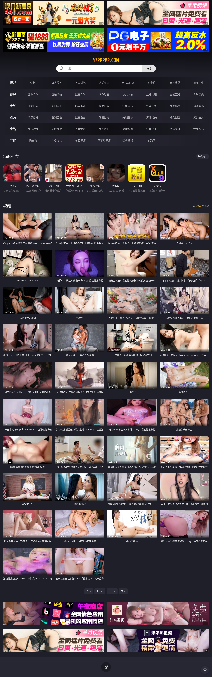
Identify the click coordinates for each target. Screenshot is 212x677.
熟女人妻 (127, 94)
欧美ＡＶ (80, 94)
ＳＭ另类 (198, 94)
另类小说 (151, 129)
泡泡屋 (151, 140)
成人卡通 (80, 106)
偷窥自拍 (33, 117)
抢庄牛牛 (198, 83)
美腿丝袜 (127, 117)
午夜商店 (57, 140)
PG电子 (33, 83)
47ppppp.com (105, 60)
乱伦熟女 (175, 106)
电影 (13, 106)
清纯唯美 (151, 117)
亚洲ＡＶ (33, 94)
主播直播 (175, 94)
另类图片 (198, 117)
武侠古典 (104, 129)
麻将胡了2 (128, 83)
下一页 (112, 591)
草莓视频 (80, 140)
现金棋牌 (175, 83)
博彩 (13, 82)
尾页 (123, 591)
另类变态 (198, 106)
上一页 (99, 591)
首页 (88, 591)
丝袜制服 (151, 94)
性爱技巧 (198, 129)
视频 (13, 94)
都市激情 (33, 129)
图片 (13, 117)
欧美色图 (80, 117)
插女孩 (33, 140)
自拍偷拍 (57, 94)
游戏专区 (104, 83)
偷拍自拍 (57, 106)
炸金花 (151, 83)
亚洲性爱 (33, 106)
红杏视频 (127, 140)
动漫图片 (104, 117)
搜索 (149, 68)
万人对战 (80, 83)
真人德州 (57, 83)
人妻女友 (80, 129)
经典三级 (151, 106)
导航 (13, 140)
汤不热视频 (104, 140)
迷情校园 (127, 129)
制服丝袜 (127, 106)
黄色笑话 (175, 129)
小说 (13, 129)
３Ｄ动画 (104, 94)
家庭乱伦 (57, 129)
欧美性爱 (104, 106)
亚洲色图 (57, 117)
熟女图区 (175, 117)
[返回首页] (205, 670)
